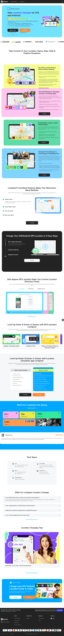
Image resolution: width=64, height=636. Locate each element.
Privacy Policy (16, 620)
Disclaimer (11, 633)
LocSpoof (28, 618)
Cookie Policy (3, 633)
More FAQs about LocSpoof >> (32, 519)
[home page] (4, 1)
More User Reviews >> (32, 408)
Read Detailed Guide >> (32, 316)
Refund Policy (16, 622)
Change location (41, 618)
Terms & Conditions (17, 624)
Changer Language (5, 621)
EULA (7, 633)
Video (40, 620)
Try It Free (44, 113)
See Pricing (39, 394)
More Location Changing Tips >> (32, 572)
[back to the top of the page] (62, 630)
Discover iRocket (17, 618)
